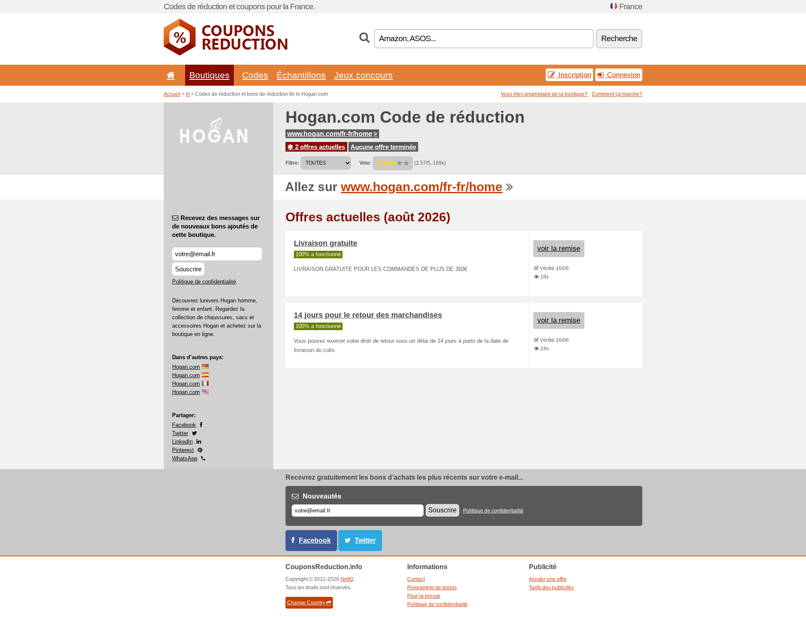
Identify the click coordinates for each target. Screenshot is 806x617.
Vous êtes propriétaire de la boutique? (544, 94)
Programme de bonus (432, 588)
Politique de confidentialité (204, 281)
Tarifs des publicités (551, 588)
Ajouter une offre (548, 579)
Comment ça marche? (617, 94)
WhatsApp (184, 458)
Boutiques (209, 75)
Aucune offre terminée (383, 146)
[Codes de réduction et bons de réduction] (226, 54)
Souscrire (188, 269)
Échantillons (301, 75)
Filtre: (292, 163)
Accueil (172, 94)
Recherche (619, 38)
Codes (255, 75)
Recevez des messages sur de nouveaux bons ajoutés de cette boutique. (216, 226)
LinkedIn (182, 441)
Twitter (180, 433)
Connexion (622, 75)
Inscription (573, 75)
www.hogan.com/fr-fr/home (329, 133)
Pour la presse (423, 596)
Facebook (184, 425)
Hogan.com (186, 367)
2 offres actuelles (319, 146)
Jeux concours (363, 75)
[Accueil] (169, 75)
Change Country (306, 603)
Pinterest (183, 450)
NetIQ (346, 579)
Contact (416, 579)
